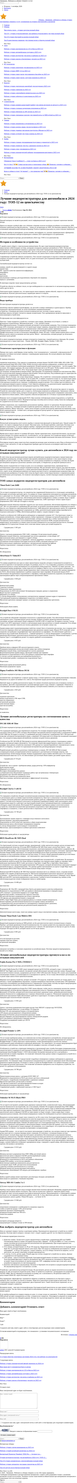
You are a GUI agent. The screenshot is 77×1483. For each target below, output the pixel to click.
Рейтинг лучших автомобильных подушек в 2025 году (22, 52)
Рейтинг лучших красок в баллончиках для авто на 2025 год (24, 59)
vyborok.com (73, 1335)
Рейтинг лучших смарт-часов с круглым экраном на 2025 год (25, 78)
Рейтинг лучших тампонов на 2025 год (17, 89)
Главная (6, 25)
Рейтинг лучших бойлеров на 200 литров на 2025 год (22, 112)
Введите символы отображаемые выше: (23, 1431)
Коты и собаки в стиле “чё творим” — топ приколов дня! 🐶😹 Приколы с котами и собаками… (37, 171)
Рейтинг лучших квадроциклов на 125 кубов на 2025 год (23, 49)
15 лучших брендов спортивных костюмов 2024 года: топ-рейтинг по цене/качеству (29, 1357)
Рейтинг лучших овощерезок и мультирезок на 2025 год (23, 123)
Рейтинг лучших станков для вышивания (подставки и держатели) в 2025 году (31, 142)
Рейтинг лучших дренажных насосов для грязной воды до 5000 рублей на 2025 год (32, 115)
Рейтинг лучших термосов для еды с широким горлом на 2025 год (26, 146)
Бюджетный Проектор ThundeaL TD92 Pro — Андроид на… (20, 1454)
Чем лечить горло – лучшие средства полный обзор (21, 30)
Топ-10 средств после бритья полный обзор (15, 1467)
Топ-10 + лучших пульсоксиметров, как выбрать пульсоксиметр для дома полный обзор (34, 33)
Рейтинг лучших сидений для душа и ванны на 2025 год (23, 134)
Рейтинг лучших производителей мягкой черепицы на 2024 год (22, 1363)
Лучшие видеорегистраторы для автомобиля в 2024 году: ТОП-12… (23, 1457)
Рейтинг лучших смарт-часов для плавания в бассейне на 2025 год (27, 74)
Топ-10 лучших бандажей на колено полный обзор (21, 37)
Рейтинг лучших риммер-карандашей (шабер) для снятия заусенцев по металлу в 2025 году (35, 105)
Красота (7, 83)
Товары (6, 120)
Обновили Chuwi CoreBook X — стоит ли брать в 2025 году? (25, 161)
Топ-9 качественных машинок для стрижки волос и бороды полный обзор (29, 40)
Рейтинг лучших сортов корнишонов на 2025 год (17, 1447)
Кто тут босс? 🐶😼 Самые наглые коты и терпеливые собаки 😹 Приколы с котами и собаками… (38, 164)
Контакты (7, 8)
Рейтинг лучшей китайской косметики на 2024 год (17, 1451)
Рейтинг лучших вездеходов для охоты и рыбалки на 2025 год (25, 55)
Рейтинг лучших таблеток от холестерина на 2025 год (22, 96)
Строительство (9, 101)
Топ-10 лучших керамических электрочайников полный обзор (21, 1461)
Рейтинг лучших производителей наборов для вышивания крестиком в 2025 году (32, 152)
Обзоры (6, 27)
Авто (6, 45)
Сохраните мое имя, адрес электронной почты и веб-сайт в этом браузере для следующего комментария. (38, 1422)
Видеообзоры (8, 157)
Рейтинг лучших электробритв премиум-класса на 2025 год (24, 93)
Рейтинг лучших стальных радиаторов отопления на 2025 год (25, 108)
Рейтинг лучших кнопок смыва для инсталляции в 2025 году (25, 127)
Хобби (6, 139)
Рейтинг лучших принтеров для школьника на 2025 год (23, 67)
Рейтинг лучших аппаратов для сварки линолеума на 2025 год (21, 1464)
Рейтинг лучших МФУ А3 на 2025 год (17, 71)
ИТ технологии (9, 64)
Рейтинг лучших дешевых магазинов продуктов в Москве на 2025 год (28, 130)
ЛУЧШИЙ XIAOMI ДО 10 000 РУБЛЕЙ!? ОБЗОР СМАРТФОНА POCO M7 (30, 168)
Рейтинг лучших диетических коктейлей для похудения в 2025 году (27, 86)
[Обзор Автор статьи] (4, 1348)
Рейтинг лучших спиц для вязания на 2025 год (20, 149)
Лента (6, 10)
